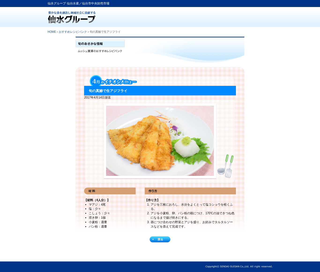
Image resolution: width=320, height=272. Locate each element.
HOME (52, 31)
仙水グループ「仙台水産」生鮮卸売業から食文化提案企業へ (79, 17)
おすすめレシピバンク (73, 31)
